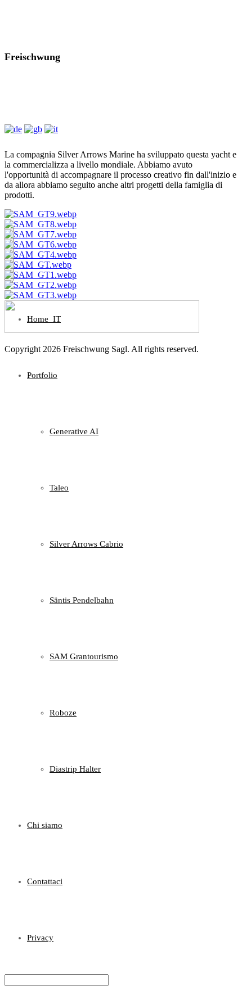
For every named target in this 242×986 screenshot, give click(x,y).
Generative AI (74, 431)
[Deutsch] (13, 129)
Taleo (59, 487)
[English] (33, 129)
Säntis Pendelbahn (82, 600)
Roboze (63, 712)
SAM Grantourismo (84, 656)
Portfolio (42, 375)
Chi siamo (44, 825)
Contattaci (44, 881)
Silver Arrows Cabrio (86, 543)
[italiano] (51, 129)
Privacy (40, 937)
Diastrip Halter (75, 768)
